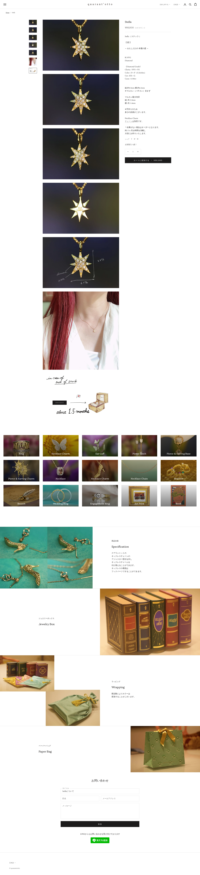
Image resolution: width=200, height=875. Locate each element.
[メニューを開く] (4, 4)
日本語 (175, 4)
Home (7, 13)
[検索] (190, 4)
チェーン (128, 121)
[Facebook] (131, 139)
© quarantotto (14, 868)
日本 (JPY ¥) (164, 4)
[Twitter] (134, 139)
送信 (100, 824)
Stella (13, 13)
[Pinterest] (137, 139)
